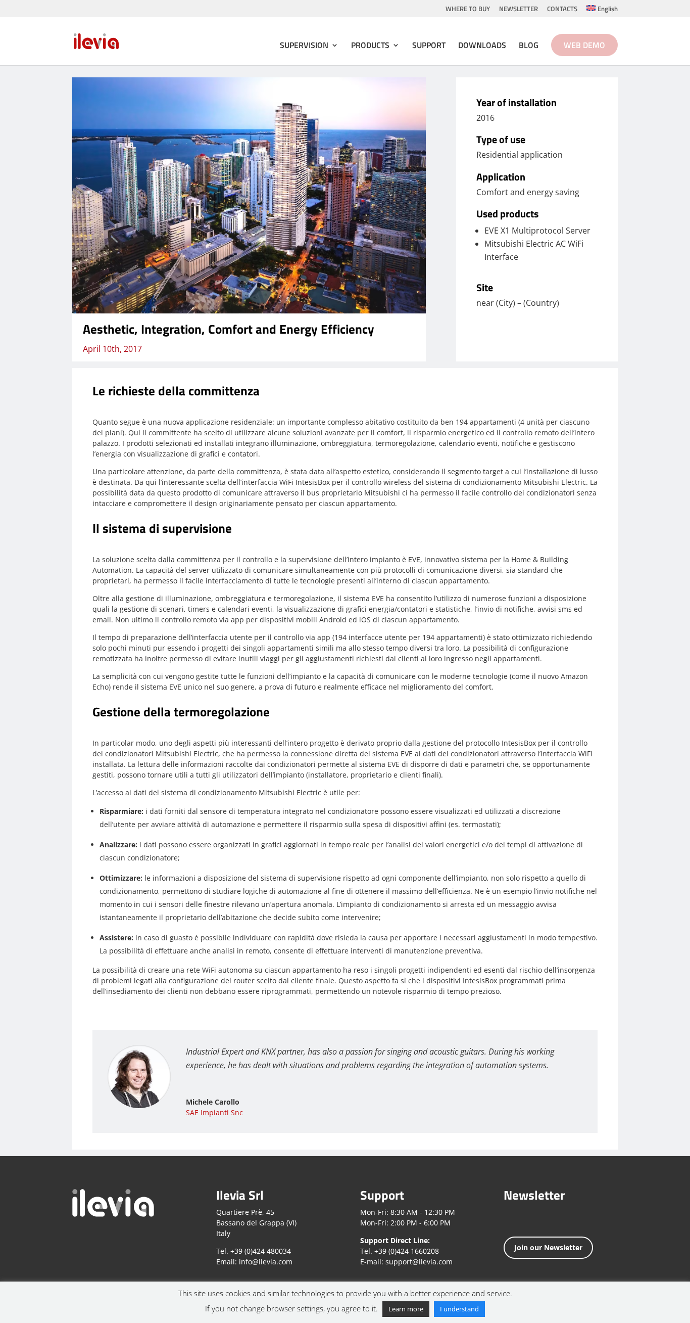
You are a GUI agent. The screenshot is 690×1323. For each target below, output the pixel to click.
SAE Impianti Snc (214, 1112)
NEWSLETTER (518, 10)
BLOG (528, 46)
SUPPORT (429, 46)
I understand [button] (459, 1308)
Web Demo (584, 45)
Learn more (405, 1308)
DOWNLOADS (482, 46)
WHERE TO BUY (468, 10)
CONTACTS (562, 10)
